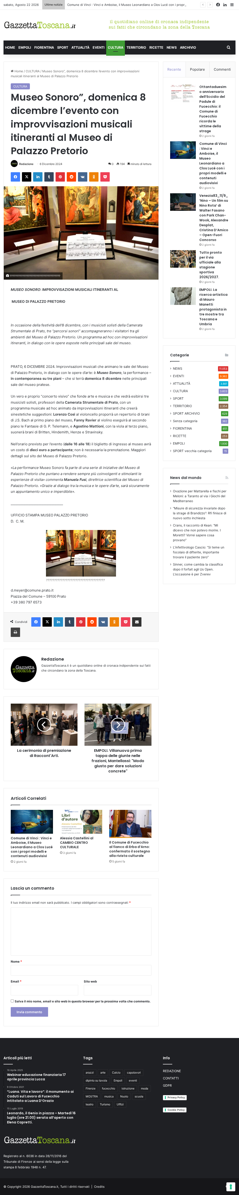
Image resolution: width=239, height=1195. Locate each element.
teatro (89, 1104)
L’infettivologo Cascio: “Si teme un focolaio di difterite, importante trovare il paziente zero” (198, 552)
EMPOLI (24, 47)
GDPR (167, 1085)
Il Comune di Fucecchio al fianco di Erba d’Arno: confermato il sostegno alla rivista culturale (129, 849)
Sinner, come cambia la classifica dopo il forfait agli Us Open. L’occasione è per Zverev (198, 569)
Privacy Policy (176, 1097)
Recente (174, 69)
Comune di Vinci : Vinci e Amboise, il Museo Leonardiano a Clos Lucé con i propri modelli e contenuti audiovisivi (148, 5)
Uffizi (120, 1104)
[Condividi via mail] (136, 622)
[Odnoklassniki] (93, 177)
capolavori (134, 1072)
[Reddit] (71, 177)
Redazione (26, 164)
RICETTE (156, 47)
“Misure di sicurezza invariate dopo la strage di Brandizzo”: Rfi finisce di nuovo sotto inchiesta (199, 513)
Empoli (118, 1080)
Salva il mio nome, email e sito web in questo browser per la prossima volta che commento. (83, 1001)
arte (102, 1072)
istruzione (128, 1088)
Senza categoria (185, 421)
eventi (133, 1080)
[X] (26, 177)
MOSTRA (92, 1096)
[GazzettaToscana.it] (40, 25)
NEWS (172, 47)
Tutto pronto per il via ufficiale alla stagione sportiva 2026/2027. (210, 264)
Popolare (197, 69)
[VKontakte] (82, 177)
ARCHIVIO (188, 47)
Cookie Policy (176, 1109)
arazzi (90, 1072)
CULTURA (115, 47)
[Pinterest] (60, 177)
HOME (10, 47)
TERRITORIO (136, 47)
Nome (16, 961)
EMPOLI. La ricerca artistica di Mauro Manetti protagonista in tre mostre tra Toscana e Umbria (213, 306)
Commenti (222, 69)
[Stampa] (15, 632)
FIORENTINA (44, 47)
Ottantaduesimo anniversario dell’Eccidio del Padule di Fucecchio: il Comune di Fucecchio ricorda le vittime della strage (212, 108)
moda (144, 1088)
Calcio (116, 1072)
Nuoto (124, 1096)
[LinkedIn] (37, 177)
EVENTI (99, 47)
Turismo (105, 1104)
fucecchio (108, 1088)
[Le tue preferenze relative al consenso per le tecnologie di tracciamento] (230, 1186)
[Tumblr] (49, 177)
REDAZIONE (172, 1071)
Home (18, 71)
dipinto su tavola (96, 1080)
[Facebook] (15, 177)
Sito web (90, 981)
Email (16, 981)
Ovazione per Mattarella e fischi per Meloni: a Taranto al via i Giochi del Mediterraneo (199, 496)
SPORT (62, 47)
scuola (139, 1096)
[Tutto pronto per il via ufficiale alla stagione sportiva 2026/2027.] (183, 259)
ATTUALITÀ (80, 47)
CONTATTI (171, 1078)
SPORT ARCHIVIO (186, 413)
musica (109, 1096)
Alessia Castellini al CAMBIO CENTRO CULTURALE (76, 842)
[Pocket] (105, 177)
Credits (99, 1186)
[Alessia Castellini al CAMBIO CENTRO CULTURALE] (81, 822)
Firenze (90, 1088)
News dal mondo (185, 477)
